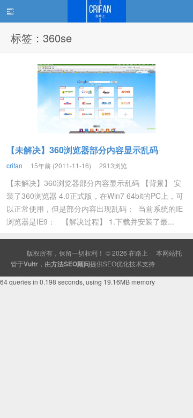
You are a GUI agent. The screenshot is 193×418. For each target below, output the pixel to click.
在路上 (96, 11)
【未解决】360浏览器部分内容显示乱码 (82, 150)
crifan (14, 165)
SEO (109, 263)
